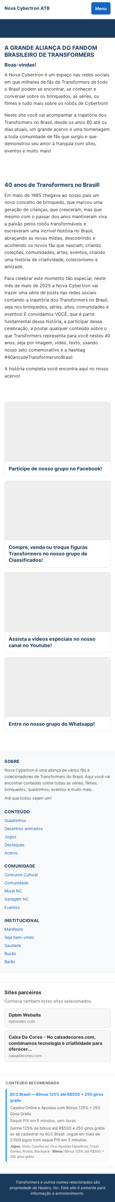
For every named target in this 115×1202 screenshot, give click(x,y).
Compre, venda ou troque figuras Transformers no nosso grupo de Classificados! (48, 553)
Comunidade (16, 882)
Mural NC (13, 890)
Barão (9, 961)
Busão (10, 953)
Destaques (14, 844)
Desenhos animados (23, 828)
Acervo (11, 852)
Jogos (10, 836)
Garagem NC (16, 899)
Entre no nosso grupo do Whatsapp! (52, 724)
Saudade (12, 945)
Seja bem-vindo (19, 937)
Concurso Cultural (21, 874)
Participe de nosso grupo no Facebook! (55, 469)
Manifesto (13, 929)
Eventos (12, 907)
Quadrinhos (15, 820)
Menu (101, 8)
